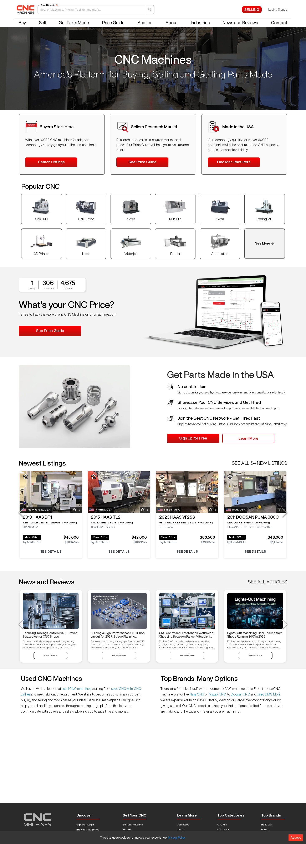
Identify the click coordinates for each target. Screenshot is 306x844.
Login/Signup (277, 9)
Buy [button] (22, 22)
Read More (50, 655)
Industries (200, 22)
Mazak (265, 829)
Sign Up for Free (193, 438)
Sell (42, 22)
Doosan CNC (240, 694)
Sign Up (80, 825)
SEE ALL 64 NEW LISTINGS (259, 463)
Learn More (248, 438)
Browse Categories (87, 829)
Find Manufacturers (233, 162)
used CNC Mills (122, 688)
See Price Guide (142, 162)
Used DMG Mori (268, 694)
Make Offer (32, 537)
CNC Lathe (223, 829)
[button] (96, 9)
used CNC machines (76, 688)
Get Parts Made (74, 22)
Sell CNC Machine (133, 824)
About (171, 22)
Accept (296, 837)
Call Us (181, 829)
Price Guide (113, 22)
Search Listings (51, 162)
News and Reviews (240, 22)
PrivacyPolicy (176, 837)
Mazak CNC (217, 694)
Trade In (127, 829)
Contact (279, 22)
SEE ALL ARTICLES (267, 581)
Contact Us (183, 824)
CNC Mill (222, 824)
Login (90, 825)
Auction (145, 22)
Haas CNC (197, 694)
